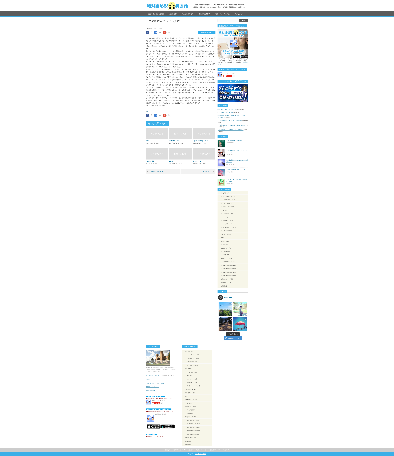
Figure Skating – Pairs (200, 141)
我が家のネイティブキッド (229, 227)
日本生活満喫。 (151, 161)
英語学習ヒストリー (226, 282)
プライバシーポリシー (151, 383)
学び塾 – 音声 (226, 254)
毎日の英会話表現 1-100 (229, 261)
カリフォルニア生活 (228, 220)
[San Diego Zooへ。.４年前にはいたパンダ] (225, 309)
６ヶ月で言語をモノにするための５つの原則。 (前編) (237, 161)
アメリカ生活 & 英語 (228, 213)
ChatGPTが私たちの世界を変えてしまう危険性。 (230, 130)
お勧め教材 (173, 14)
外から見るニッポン (228, 224)
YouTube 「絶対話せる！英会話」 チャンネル (194, 450)
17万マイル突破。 (175, 141)
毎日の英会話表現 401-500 (229, 275)
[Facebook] (151, 32)
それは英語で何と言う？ (229, 199)
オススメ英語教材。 (151, 390)
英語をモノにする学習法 (156, 14)
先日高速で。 (207, 171)
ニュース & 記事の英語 (226, 230)
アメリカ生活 (239, 14)
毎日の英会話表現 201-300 (229, 268)
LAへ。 (171, 161)
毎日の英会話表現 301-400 (229, 272)
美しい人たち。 (198, 161)
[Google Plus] (168, 32)
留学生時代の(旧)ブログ (227, 241)
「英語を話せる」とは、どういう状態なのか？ (230, 120)
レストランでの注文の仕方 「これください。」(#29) (236, 151)
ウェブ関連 (225, 217)
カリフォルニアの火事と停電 (225, 112)
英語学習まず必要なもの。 (152, 387)
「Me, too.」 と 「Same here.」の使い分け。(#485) (236, 180)
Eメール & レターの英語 (229, 196)
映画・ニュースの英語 (222, 14)
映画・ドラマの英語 (226, 234)
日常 (148, 111)
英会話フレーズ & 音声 (226, 258)
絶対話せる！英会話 (200, 454)
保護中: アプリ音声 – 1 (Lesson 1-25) (235, 169)
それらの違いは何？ (228, 203)
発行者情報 (161, 383)
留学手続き (225, 244)
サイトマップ (149, 379)
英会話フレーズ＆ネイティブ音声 (219, 450)
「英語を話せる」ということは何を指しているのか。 (232, 125)
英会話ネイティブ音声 (226, 248)
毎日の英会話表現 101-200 (229, 265)
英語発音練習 (224, 286)
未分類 (222, 237)
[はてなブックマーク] (155, 32)
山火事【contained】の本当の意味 (227, 109)
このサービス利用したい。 (158, 171)
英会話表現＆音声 (187, 14)
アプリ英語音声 (226, 251)
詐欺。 (148, 141)
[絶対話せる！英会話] (196, 6)
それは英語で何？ (204, 14)
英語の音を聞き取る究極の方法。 (234, 140)
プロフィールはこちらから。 (153, 375)
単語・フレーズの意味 (228, 206)
